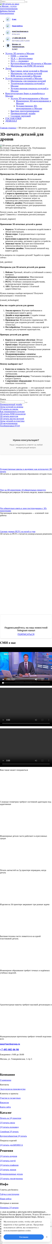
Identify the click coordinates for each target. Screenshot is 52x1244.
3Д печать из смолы (9, 409)
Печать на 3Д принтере (10, 1118)
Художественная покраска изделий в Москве (29, 89)
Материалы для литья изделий (26, 73)
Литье (8, 68)
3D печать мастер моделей (12, 419)
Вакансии (4, 1102)
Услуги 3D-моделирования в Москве (29, 98)
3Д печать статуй (8, 1161)
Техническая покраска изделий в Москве (28, 84)
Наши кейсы (5, 1199)
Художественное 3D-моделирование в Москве (29, 107)
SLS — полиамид (20, 61)
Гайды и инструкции (9, 1194)
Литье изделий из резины (11, 407)
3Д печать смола (7, 1123)
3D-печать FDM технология (12, 414)
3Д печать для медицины (11, 1178)
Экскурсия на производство (12, 1089)
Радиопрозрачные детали (11, 1174)
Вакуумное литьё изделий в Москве (29, 71)
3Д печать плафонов (9, 1165)
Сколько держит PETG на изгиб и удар (17, 531)
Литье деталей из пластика (12, 421)
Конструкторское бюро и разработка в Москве (25, 94)
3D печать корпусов (9, 416)
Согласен (23, 1237)
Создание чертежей (21, 116)
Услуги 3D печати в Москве (19, 53)
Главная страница (8, 128)
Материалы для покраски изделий (28, 81)
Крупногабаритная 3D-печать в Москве (31, 63)
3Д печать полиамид (9, 1127)
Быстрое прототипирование (25, 111)
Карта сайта (5, 1107)
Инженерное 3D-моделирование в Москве (33, 102)
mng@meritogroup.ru (10, 1044)
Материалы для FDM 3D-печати (27, 66)
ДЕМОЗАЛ (11, 121)
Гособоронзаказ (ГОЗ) (10, 426)
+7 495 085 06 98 (9, 1049)
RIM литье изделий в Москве (26, 76)
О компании (5, 1080)
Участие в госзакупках (10, 1098)
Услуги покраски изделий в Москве (23, 78)
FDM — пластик (19, 56)
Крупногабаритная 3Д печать (13, 1136)
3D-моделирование (8, 423)
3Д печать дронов (8, 1169)
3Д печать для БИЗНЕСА (11, 1145)
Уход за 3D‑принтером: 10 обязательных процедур (23, 490)
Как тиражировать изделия (12, 411)
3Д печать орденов (8, 1156)
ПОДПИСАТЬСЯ (26, 634)
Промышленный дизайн (23, 113)
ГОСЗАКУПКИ (13, 118)
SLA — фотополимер (22, 58)
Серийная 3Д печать (9, 1131)
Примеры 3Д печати (9, 1208)
